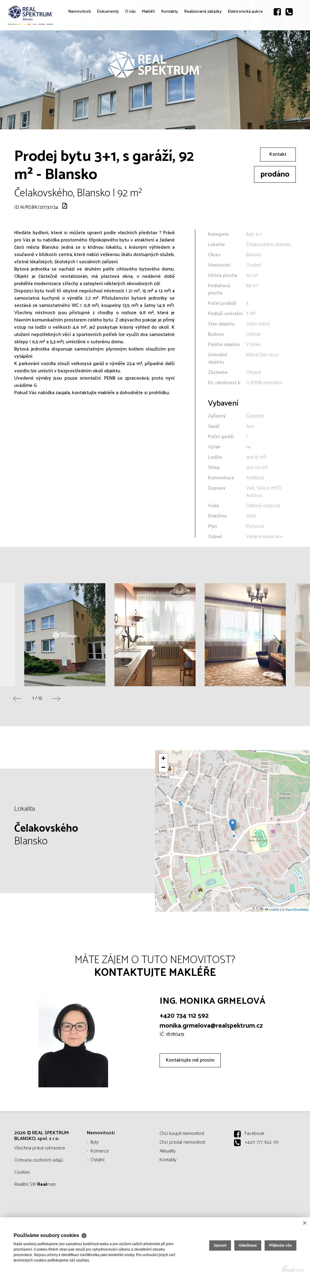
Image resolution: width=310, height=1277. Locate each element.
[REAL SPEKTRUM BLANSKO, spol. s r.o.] (50, 17)
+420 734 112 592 (184, 1015)
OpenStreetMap (296, 909)
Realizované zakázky (209, 58)
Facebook (254, 1133)
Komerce (100, 1151)
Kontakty (179, 54)
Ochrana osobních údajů (38, 1160)
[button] (232, 825)
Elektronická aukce (249, 58)
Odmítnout (248, 1245)
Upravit (220, 1245)
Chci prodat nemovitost (182, 1142)
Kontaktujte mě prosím (190, 1060)
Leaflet (273, 909)
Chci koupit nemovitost (182, 1133)
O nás (135, 58)
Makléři (154, 54)
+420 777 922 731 (262, 1142)
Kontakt (277, 154)
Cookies (22, 1172)
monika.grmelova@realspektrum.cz (211, 1025)
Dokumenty (112, 54)
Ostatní (97, 1160)
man (46, 1184)
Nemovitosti (78, 54)
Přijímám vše (280, 1245)
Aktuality (168, 1151)
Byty (95, 1142)
